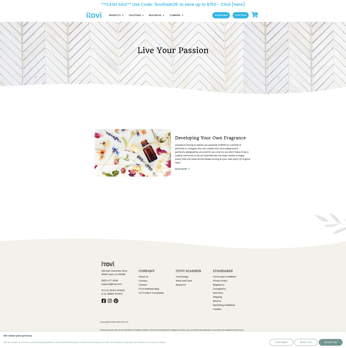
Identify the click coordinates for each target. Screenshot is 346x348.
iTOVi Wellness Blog (149, 289)
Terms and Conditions (224, 276)
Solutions (135, 15)
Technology (182, 276)
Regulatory (218, 285)
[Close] (344, 333)
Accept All (330, 342)
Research (181, 285)
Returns (217, 301)
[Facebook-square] (103, 300)
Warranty (218, 293)
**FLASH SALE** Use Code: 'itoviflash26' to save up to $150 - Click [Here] (173, 4)
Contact (143, 280)
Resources (155, 15)
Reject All (306, 342)
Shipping (217, 297)
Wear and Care (184, 280)
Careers (143, 285)
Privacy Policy (220, 280)
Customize (281, 342)
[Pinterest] (116, 300)
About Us (143, 276)
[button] (221, 15)
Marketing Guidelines (224, 305)
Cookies (217, 309)
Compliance (219, 289)
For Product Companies (151, 293)
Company (175, 15)
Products (115, 15)
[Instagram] (109, 300)
